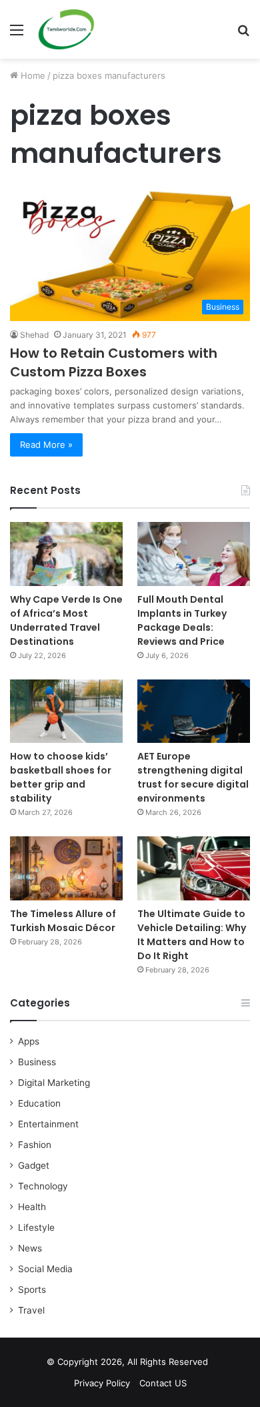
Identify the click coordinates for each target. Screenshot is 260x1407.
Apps (28, 1041)
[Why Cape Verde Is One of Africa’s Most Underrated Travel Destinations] (66, 553)
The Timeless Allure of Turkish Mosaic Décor (63, 920)
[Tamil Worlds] (66, 29)
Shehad (34, 335)
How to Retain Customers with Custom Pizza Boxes (113, 362)
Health (32, 1206)
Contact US (163, 1383)
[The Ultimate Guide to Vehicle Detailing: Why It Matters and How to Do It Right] (193, 868)
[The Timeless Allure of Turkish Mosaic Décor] (66, 868)
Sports (32, 1289)
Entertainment (48, 1124)
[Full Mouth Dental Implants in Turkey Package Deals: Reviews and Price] (193, 553)
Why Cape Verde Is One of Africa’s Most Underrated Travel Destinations (66, 620)
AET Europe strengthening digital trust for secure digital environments (193, 777)
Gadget (33, 1165)
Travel (31, 1310)
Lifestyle (36, 1227)
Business (37, 1062)
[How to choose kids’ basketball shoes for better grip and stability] (66, 711)
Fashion (34, 1144)
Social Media (45, 1268)
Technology (43, 1186)
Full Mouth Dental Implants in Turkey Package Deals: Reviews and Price (182, 620)
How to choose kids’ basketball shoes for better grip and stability (60, 777)
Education (39, 1103)
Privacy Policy (102, 1383)
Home (31, 75)
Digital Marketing (54, 1082)
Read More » (46, 444)
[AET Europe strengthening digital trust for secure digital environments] (193, 711)
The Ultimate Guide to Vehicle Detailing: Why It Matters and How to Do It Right (191, 934)
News (30, 1248)
